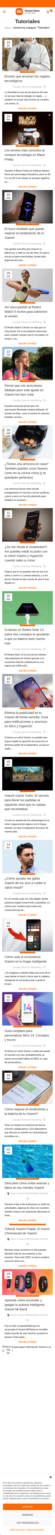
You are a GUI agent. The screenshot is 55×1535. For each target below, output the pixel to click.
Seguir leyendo (27, 108)
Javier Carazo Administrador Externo (29, 1193)
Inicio (7, 27)
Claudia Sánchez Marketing (26, 87)
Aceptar (27, 1507)
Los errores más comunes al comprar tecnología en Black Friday (25, 155)
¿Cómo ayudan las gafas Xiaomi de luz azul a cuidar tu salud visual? (25, 883)
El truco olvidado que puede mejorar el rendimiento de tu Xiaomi (24, 233)
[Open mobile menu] (4, 12)
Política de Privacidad (35, 1530)
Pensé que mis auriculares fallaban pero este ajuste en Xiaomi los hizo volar (24, 390)
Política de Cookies (17, 1530)
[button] (50, 1477)
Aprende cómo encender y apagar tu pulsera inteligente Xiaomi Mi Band (25, 1304)
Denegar (27, 1515)
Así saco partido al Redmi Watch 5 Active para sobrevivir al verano (26, 311)
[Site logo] (27, 11)
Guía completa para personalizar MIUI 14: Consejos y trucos (27, 1035)
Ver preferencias (27, 1523)
